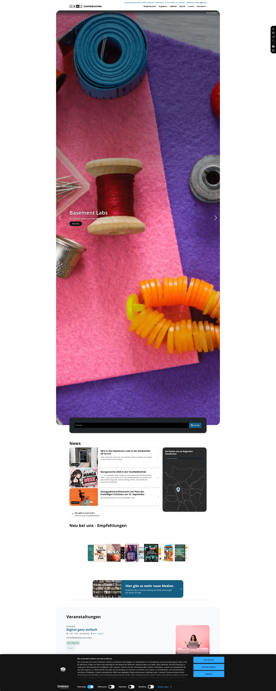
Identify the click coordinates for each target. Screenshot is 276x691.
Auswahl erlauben (209, 667)
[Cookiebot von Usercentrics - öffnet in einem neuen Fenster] (63, 686)
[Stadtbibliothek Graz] (85, 6)
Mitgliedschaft (149, 6)
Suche (167, 3)
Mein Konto (159, 3)
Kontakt (182, 3)
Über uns (174, 3)
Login (204, 3)
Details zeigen (163, 687)
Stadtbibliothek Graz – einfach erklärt (139, 3)
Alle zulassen (209, 660)
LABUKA (173, 6)
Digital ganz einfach (81, 629)
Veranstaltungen (193, 3)
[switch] (111, 686)
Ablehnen (208, 674)
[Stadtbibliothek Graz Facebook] (273, 46)
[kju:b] (182, 6)
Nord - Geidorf (97, 634)
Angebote (163, 6)
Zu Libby (75, 224)
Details (70, 648)
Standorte (201, 6)
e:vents (191, 6)
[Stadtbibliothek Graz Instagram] (273, 50)
